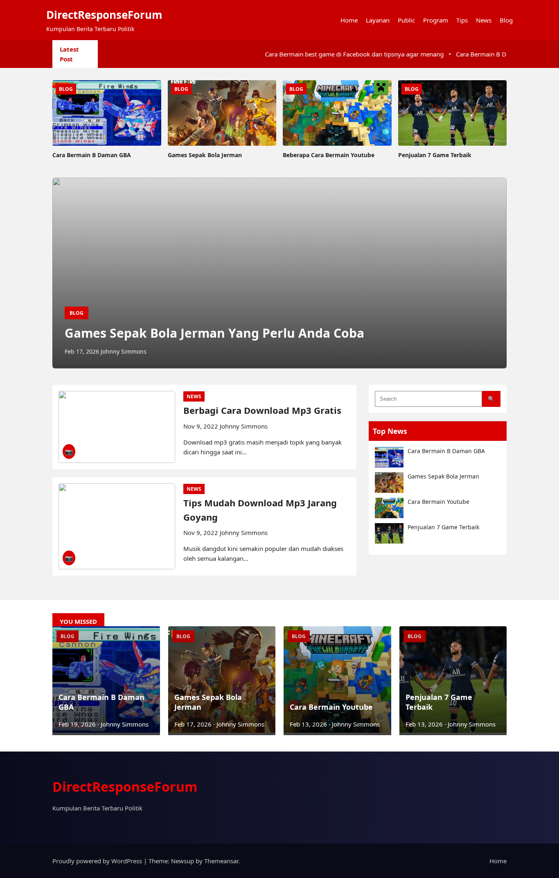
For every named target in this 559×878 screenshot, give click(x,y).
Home (349, 20)
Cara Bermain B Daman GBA (446, 451)
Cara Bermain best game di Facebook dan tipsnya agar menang (321, 54)
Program (435, 20)
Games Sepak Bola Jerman (443, 476)
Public (406, 20)
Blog (506, 20)
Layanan (378, 20)
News (483, 20)
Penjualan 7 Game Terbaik (443, 527)
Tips (462, 20)
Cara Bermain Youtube (438, 502)
